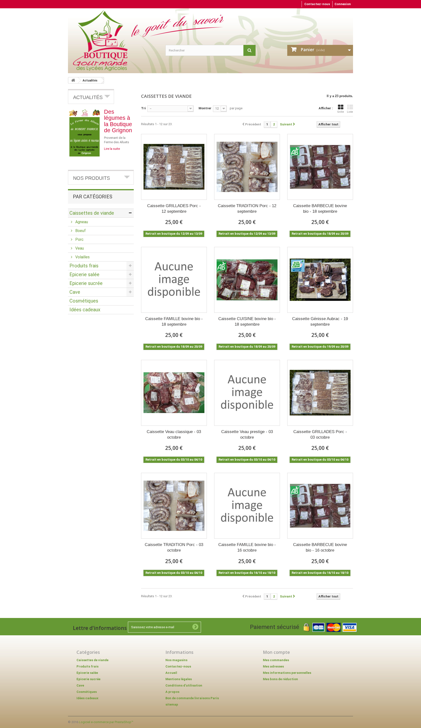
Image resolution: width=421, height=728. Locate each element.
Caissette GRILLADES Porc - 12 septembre (174, 208)
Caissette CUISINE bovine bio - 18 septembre (247, 321)
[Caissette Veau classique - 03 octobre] (174, 392)
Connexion (343, 4)
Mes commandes (276, 660)
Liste (350, 111)
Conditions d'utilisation (183, 685)
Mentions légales (178, 679)
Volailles (82, 257)
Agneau (81, 222)
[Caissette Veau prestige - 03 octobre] (247, 392)
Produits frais (83, 266)
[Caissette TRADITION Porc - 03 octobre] (174, 505)
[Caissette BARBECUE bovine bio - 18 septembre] (320, 166)
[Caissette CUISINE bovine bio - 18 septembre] (247, 279)
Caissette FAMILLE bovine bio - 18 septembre (174, 321)
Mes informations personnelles (287, 673)
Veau (79, 248)
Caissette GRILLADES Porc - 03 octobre (320, 434)
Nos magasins (176, 660)
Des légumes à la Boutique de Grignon (118, 121)
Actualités (90, 80)
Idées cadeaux (84, 310)
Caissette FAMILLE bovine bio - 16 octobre (247, 547)
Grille (340, 111)
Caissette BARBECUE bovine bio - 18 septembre (320, 208)
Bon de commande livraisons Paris (192, 698)
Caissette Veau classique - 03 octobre (174, 434)
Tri (143, 108)
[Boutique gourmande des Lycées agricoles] (115, 40)
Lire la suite (112, 149)
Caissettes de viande (91, 213)
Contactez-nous (317, 4)
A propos (172, 692)
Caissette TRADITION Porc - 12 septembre (247, 208)
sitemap (171, 704)
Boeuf (80, 230)
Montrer (205, 108)
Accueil (171, 673)
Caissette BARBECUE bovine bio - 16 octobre (320, 547)
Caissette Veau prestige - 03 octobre (247, 434)
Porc (79, 239)
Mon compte (276, 652)
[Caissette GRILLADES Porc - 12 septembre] (174, 166)
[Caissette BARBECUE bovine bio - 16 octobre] (320, 505)
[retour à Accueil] (73, 80)
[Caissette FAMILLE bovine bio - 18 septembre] (174, 279)
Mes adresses (273, 666)
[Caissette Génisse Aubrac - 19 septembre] (320, 279)
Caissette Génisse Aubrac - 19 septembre (320, 321)
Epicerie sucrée (86, 283)
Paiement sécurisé (277, 627)
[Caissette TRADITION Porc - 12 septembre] (247, 166)
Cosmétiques (83, 301)
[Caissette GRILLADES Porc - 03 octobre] (320, 392)
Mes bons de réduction (280, 679)
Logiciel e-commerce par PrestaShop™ (106, 722)
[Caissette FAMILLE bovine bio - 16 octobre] (247, 505)
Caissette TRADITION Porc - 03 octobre (174, 547)
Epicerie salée (84, 274)
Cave (74, 292)
